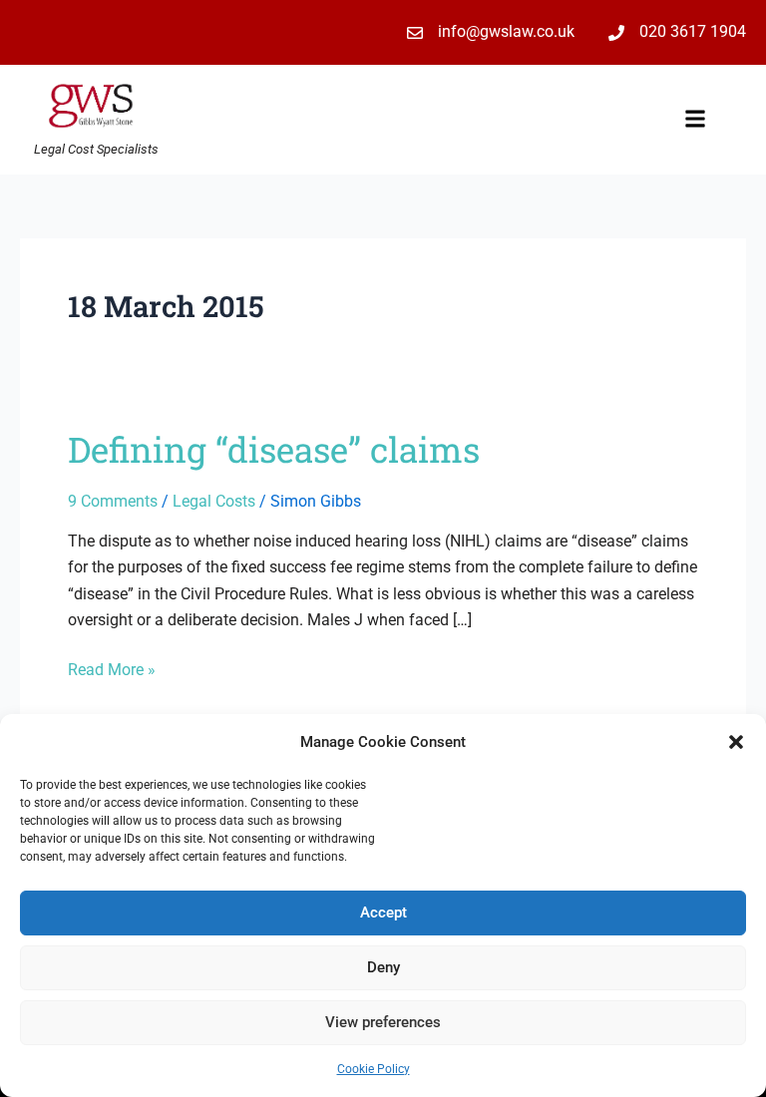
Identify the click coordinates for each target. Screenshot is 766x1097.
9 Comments (113, 501)
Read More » (112, 668)
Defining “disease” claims (274, 449)
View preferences (383, 1022)
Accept (383, 912)
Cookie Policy (373, 1069)
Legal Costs (214, 501)
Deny (383, 967)
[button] (736, 742)
